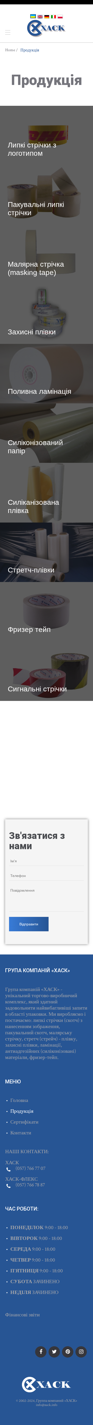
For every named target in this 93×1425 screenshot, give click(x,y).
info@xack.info (46, 1405)
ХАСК (46, 28)
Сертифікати (24, 1122)
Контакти (20, 1132)
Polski (60, 16)
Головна (19, 1100)
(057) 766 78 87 (30, 1185)
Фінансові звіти (22, 1314)
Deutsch (46, 16)
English (40, 16)
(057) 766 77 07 (30, 1168)
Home (10, 50)
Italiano (53, 16)
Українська (33, 16)
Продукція (21, 1111)
